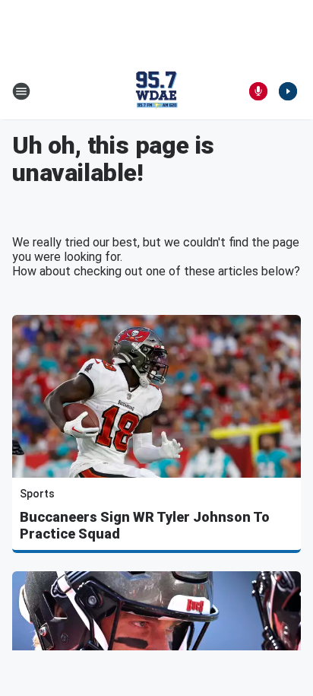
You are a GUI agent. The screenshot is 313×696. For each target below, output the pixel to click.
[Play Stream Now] (288, 91)
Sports (37, 494)
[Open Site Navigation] (21, 91)
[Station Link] (156, 91)
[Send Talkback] (258, 91)
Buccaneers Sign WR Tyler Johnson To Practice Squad (145, 525)
